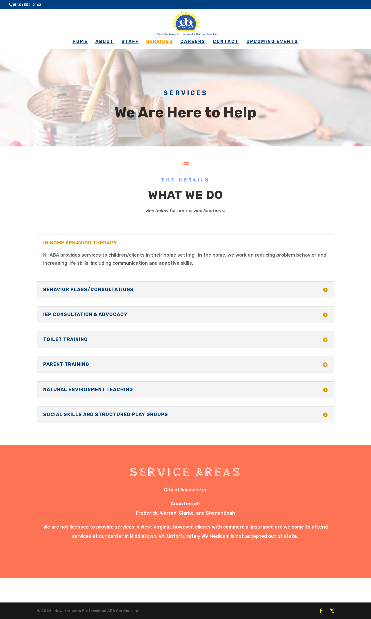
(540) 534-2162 (27, 5)
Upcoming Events (272, 41)
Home (80, 41)
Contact (226, 41)
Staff (130, 41)
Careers (192, 41)
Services (159, 41)
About (104, 41)
